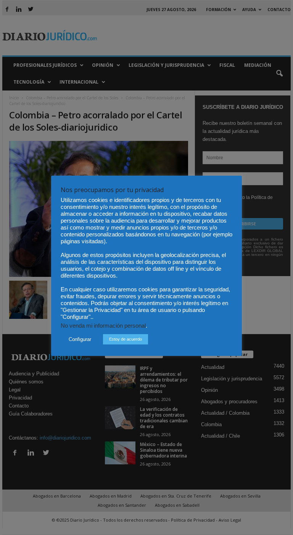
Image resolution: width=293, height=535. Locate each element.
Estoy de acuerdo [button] (125, 339)
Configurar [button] (80, 339)
